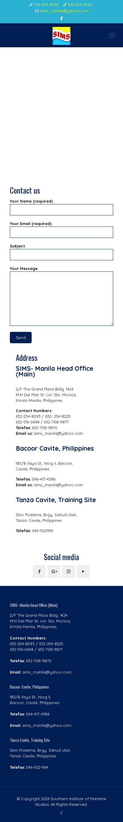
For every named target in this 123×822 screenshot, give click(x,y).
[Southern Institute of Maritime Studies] (61, 35)
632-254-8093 (46, 4)
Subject (17, 246)
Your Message (24, 268)
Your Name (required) (31, 201)
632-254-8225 (80, 4)
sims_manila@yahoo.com (64, 10)
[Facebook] (62, 18)
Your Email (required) (31, 223)
